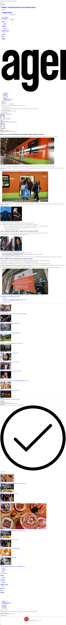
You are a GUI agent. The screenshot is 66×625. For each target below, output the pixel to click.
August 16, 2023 (16, 229)
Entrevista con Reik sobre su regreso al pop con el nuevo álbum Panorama (10, 370)
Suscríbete (4, 98)
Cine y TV (3, 34)
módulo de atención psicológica (27, 260)
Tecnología (4, 23)
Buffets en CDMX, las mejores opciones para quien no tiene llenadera (10, 390)
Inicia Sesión (4, 9)
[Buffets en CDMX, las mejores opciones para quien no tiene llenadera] (5, 388)
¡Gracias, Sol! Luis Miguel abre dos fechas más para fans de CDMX (10, 323)
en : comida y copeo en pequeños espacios (9, 493)
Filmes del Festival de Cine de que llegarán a (9, 251)
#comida (17, 300)
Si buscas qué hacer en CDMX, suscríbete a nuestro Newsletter (9, 296)
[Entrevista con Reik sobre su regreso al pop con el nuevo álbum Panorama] (5, 369)
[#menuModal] (1, 10)
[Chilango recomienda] (7, 481)
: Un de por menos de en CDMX (13, 483)
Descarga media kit (6, 97)
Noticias (3, 21)
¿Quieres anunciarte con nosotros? (8, 99)
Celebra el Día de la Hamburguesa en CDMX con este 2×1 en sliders (10, 399)
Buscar (10, 114)
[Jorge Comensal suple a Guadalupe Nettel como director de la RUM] (5, 360)
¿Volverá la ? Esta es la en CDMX (12, 566)
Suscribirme (2, 404)
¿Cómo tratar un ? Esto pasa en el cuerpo (8, 557)
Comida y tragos (5, 30)
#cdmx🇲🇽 (11, 300)
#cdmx (14, 299)
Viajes (2, 36)
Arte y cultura (5, 28)
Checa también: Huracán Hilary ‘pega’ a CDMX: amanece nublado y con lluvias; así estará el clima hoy (15, 170)
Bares (4, 32)
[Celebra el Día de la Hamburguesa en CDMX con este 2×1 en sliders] (5, 397)
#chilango (14, 300)
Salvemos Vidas (15, 234)
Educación (4, 24)
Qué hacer (3, 26)
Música (3, 581)
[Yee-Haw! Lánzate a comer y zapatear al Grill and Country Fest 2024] (5, 330)
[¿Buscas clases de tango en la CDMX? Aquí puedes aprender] (5, 351)
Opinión (3, 38)
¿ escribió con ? (9, 221)
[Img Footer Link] (3, 599)
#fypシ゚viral (20, 300)
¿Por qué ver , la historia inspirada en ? (10, 548)
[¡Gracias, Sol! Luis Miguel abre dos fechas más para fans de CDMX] (5, 321)
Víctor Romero (8, 118)
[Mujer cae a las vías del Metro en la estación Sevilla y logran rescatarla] (5, 537)
